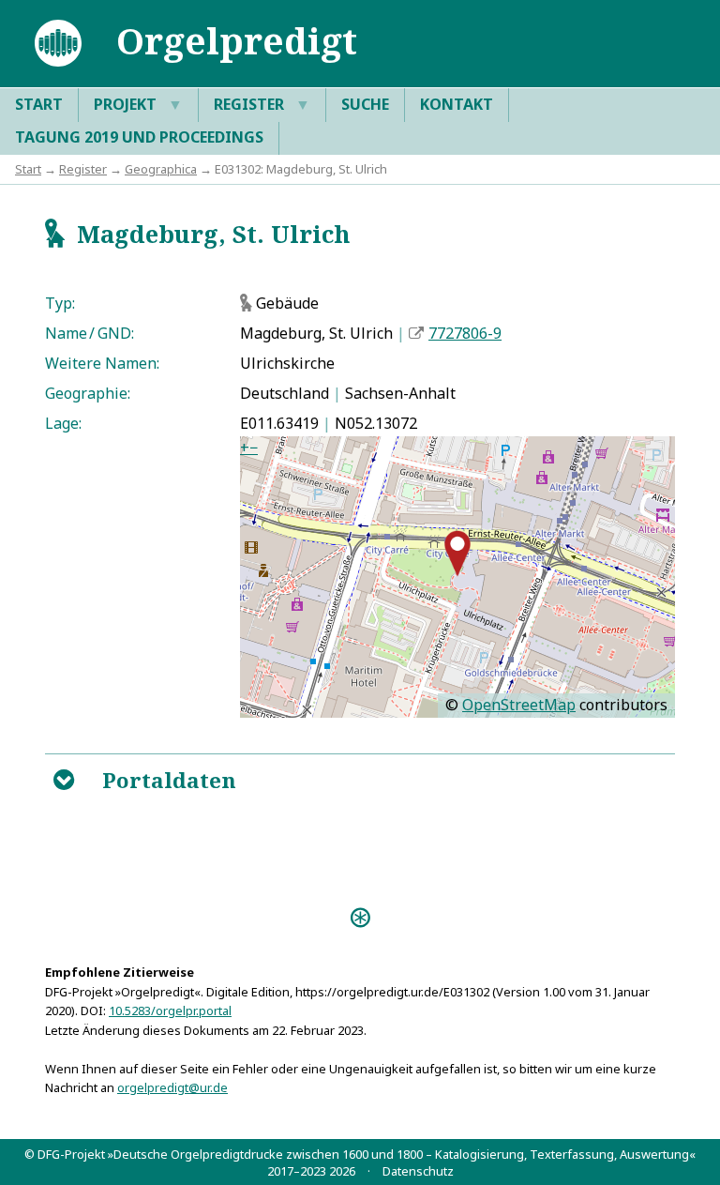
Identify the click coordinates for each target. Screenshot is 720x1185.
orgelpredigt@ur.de (172, 1087)
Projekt (138, 104)
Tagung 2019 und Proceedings (139, 137)
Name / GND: (89, 333)
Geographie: (87, 393)
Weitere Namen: (102, 363)
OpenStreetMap (519, 704)
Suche (365, 104)
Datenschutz (418, 1170)
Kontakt (456, 104)
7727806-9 (465, 333)
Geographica (161, 168)
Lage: (63, 423)
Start (39, 104)
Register (262, 104)
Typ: (60, 303)
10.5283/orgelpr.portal (170, 1010)
